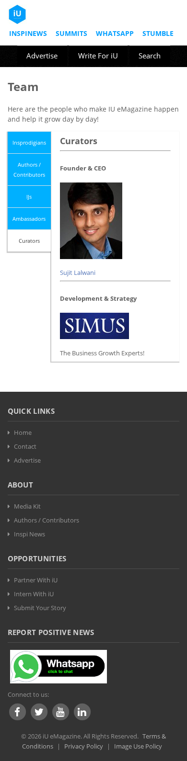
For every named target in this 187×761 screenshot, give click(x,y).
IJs (29, 196)
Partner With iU (36, 580)
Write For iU (98, 55)
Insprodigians (29, 142)
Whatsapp (115, 33)
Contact (25, 446)
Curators (29, 240)
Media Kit (27, 506)
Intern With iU (34, 594)
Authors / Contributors (29, 169)
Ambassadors (29, 218)
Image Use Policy (138, 746)
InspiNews (28, 33)
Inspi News (29, 534)
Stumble (158, 33)
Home (23, 432)
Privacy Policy (83, 746)
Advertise (42, 55)
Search (150, 55)
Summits (71, 33)
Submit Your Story (40, 607)
